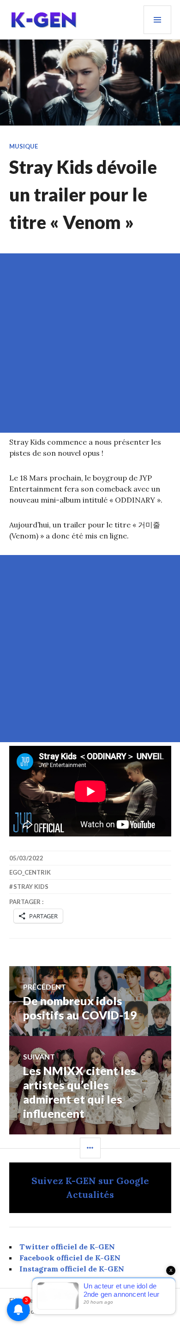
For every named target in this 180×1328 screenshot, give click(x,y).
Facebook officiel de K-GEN (69, 1257)
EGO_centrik (30, 872)
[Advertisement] (90, 343)
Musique (23, 146)
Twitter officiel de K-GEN (67, 1246)
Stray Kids (30, 886)
